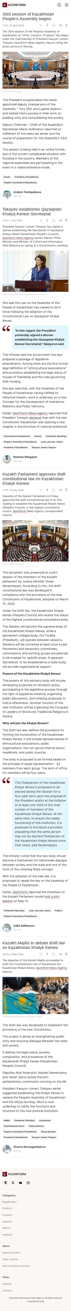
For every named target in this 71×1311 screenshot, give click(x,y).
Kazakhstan (45, 1120)
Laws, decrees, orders (52, 442)
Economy (7, 1215)
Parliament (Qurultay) (56, 436)
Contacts (7, 1290)
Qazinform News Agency (18, 237)
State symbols (10, 1259)
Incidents (7, 1234)
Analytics (7, 1221)
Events (7, 177)
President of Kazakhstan (26, 177)
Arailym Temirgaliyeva (27, 192)
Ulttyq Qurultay (48, 1131)
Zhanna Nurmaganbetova (29, 1146)
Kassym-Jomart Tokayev (44, 447)
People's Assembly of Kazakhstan (20, 182)
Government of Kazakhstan (17, 436)
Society (38, 436)
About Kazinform (11, 1252)
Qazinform (20, 511)
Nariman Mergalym (25, 457)
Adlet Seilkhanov (24, 925)
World (5, 1228)
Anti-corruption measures (16, 1265)
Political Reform (36, 1126)
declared (35, 417)
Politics (58, 910)
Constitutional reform (14, 1126)
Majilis (7, 1120)
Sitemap (6, 1283)
